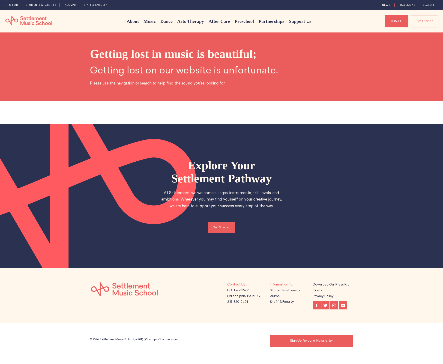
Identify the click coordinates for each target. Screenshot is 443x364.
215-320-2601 (237, 302)
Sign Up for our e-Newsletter (311, 341)
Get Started (425, 21)
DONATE (397, 21)
